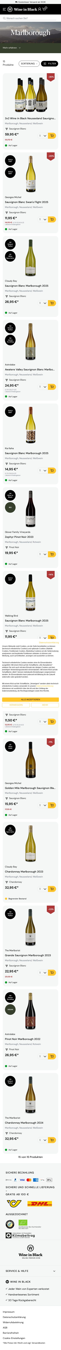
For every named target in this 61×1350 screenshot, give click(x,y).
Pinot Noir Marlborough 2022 (22, 1039)
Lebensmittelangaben (12, 224)
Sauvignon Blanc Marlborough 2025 (26, 286)
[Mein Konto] (39, 9)
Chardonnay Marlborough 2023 (24, 871)
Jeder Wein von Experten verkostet (28, 1289)
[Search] (4, 18)
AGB (5, 1327)
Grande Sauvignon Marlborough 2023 (28, 955)
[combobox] (30, 18)
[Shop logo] (22, 9)
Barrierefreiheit (11, 1332)
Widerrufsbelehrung (13, 1322)
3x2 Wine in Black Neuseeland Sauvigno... (30, 118)
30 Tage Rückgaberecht (22, 1300)
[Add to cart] (52, 136)
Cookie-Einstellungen (14, 1338)
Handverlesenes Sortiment (23, 1294)
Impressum (8, 1311)
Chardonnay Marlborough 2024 (24, 1122)
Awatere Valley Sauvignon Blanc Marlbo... (30, 369)
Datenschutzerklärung (14, 1317)
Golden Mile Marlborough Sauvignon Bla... (30, 788)
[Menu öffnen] (4, 9)
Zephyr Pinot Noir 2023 (19, 537)
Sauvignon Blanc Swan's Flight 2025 (26, 202)
